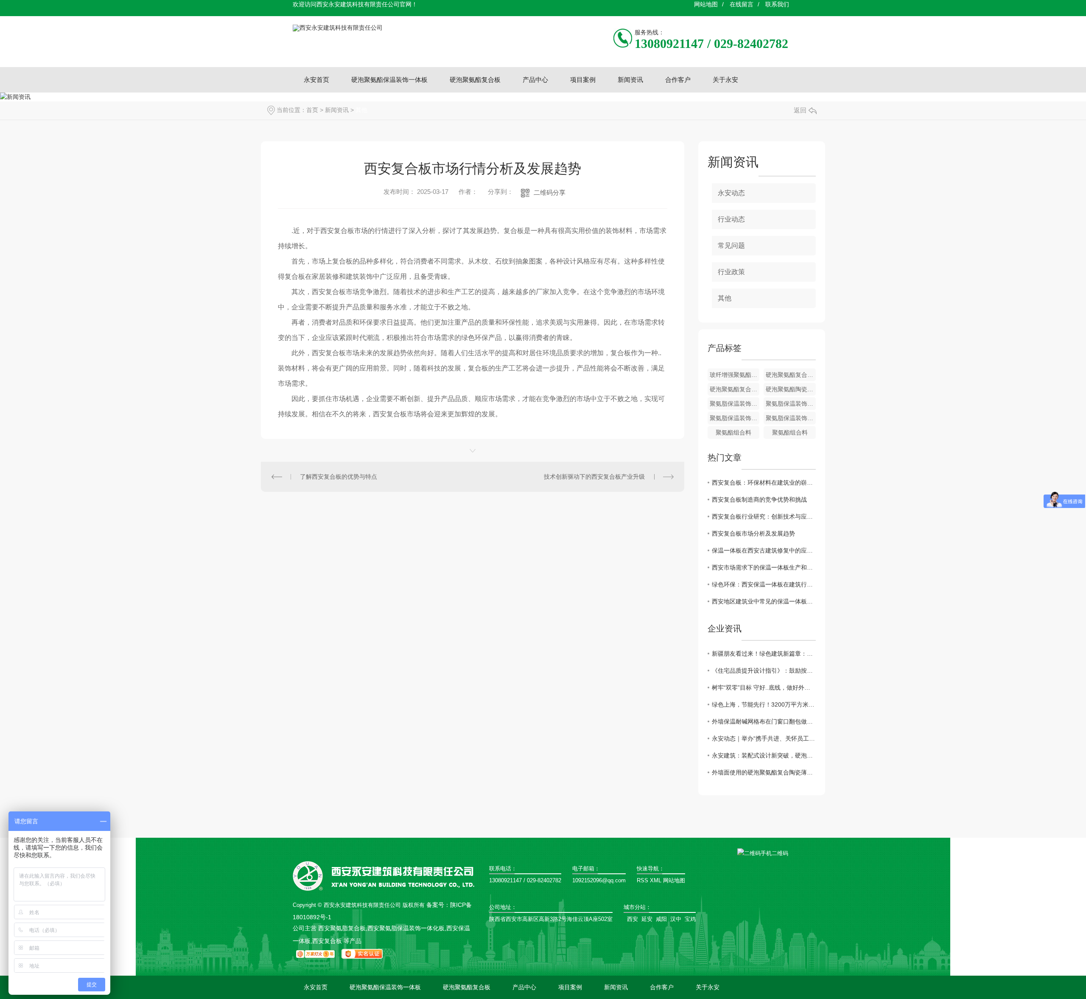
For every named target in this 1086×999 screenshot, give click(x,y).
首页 (312, 110)
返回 (800, 110)
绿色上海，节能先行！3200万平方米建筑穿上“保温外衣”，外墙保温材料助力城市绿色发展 (764, 704)
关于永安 (725, 79)
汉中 (675, 919)
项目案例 (583, 79)
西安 (632, 919)
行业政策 (731, 271)
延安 (646, 919)
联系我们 (777, 4)
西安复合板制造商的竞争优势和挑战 (759, 499)
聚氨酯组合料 (733, 432)
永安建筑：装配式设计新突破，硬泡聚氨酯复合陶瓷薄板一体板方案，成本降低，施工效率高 (764, 755)
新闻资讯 (630, 79)
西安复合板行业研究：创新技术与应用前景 (764, 516)
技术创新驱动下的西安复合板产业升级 (594, 476)
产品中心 (535, 79)
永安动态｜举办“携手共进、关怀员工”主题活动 (764, 738)
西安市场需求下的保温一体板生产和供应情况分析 (764, 567)
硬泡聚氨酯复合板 (475, 79)
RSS (642, 880)
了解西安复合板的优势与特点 (338, 476)
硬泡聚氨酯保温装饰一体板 (389, 79)
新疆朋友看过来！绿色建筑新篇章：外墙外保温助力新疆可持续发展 (764, 653)
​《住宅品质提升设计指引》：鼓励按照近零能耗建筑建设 (764, 670)
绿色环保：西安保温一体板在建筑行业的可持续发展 (764, 584)
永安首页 (316, 79)
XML (655, 880)
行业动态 (731, 219)
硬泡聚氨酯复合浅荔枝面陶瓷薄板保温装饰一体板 (791, 374)
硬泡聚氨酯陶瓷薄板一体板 (791, 389)
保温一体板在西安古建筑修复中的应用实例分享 (764, 550)
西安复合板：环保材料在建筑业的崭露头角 (764, 482)
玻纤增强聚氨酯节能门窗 (735, 374)
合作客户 (678, 79)
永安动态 (731, 192)
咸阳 (661, 919)
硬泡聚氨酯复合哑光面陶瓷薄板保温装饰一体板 (735, 389)
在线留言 (741, 4)
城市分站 (635, 907)
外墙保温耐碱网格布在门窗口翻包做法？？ (764, 721)
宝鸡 (690, 919)
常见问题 (731, 245)
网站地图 (706, 4)
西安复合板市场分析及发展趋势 (753, 533)
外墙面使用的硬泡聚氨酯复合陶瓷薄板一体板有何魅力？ (764, 772)
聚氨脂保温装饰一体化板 (735, 403)
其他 (361, 110)
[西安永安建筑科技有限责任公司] (338, 27)
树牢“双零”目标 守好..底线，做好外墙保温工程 (764, 687)
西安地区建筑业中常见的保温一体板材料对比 (764, 601)
